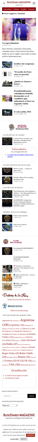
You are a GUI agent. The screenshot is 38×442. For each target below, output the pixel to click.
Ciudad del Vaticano (23, 331)
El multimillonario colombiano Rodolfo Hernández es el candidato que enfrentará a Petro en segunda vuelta (24, 97)
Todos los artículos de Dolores (19, 299)
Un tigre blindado (10, 43)
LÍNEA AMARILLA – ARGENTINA (21, 285)
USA (14, 364)
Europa (16, 337)
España (24, 334)
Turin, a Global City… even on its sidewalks (24, 276)
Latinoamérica (6, 347)
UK (28, 360)
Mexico (19, 347)
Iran (25, 340)
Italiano (16, 9)
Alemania (16, 320)
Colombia (6, 334)
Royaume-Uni (12, 357)
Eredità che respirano (24, 63)
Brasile (18, 328)
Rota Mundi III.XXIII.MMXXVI (23, 248)
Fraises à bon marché (20, 216)
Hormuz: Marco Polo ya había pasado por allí (23, 178)
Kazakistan (27, 344)
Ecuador (15, 334)
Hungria (18, 340)
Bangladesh (28, 325)
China (26, 328)
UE (20, 360)
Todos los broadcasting (19, 310)
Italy (20, 344)
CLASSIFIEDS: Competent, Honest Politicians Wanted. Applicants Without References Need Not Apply (24, 203)
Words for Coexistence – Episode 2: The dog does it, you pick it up (24, 268)
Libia (14, 347)
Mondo (25, 347)
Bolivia (12, 328)
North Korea (17, 350)
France (23, 337)
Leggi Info (14, 439)
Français (31, 9)
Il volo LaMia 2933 (22, 111)
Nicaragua (9, 350)
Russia (24, 356)
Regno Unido (27, 350)
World (33, 365)
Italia (12, 344)
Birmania (5, 328)
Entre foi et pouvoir (20, 224)
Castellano (8, 9)
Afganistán (7, 320)
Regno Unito (10, 353)
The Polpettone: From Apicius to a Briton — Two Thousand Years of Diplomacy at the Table (25, 193)
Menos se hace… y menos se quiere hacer (23, 169)
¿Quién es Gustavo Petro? (22, 82)
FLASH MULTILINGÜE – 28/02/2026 (22, 258)
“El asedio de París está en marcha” (23, 73)
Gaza (10, 340)
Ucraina (10, 360)
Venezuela (25, 365)
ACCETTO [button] (30, 435)
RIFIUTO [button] (23, 439)
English (23, 9)
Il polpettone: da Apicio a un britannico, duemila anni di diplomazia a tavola (23, 140)
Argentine (17, 325)
